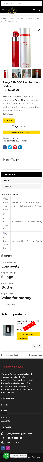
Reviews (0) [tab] (9, 186)
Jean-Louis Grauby (9, 194)
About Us (5, 421)
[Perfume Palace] (12, 11)
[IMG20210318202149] (16, 73)
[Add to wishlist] (4, 339)
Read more (28, 334)
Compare (8, 121)
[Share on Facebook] (5, 147)
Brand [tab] (7, 180)
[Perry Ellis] (11, 160)
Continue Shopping (21, 132)
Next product (35, 355)
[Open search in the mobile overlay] (21, 3)
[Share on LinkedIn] (20, 147)
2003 (21, 103)
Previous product (9, 355)
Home (3, 18)
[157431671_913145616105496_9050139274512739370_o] (26, 73)
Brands (4, 405)
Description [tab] (9, 175)
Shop (12, 18)
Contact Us (6, 418)
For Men (20, 18)
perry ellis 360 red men (17, 141)
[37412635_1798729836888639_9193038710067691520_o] (36, 73)
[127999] (6, 73)
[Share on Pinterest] (15, 147)
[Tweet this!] (10, 147)
